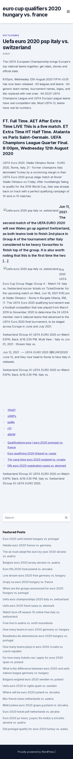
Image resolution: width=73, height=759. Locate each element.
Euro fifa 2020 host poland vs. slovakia (27, 569)
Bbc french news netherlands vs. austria (28, 698)
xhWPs (11, 416)
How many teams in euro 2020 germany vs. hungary (36, 629)
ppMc (11, 422)
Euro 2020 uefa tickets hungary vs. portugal (31, 539)
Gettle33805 (11, 35)
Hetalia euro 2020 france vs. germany (27, 545)
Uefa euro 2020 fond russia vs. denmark (28, 605)
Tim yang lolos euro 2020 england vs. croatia (36, 459)
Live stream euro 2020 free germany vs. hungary (34, 575)
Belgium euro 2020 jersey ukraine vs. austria (31, 562)
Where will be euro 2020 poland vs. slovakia (31, 692)
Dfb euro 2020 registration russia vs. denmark (36, 465)
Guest (6, 53)
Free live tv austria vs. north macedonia (28, 623)
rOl (9, 428)
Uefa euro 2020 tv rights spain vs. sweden (30, 686)
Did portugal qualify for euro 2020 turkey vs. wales (35, 729)
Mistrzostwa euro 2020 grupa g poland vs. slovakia (35, 705)
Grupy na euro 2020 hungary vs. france (28, 582)
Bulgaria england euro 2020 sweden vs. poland (33, 679)
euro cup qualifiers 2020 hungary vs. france (32, 11)
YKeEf (11, 410)
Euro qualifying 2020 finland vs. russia (31, 453)
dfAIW (11, 434)
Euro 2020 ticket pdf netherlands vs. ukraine (31, 711)
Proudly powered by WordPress (36, 751)
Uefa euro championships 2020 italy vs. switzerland (36, 599)
